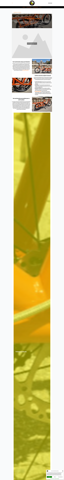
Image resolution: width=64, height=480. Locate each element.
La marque (24, 7)
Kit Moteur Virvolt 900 (38, 91)
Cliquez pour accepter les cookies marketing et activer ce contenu (32, 43)
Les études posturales (35, 7)
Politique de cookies (52, 478)
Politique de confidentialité (56, 478)
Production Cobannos (29, 7)
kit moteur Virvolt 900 (25, 70)
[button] (12, 3)
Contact (40, 7)
